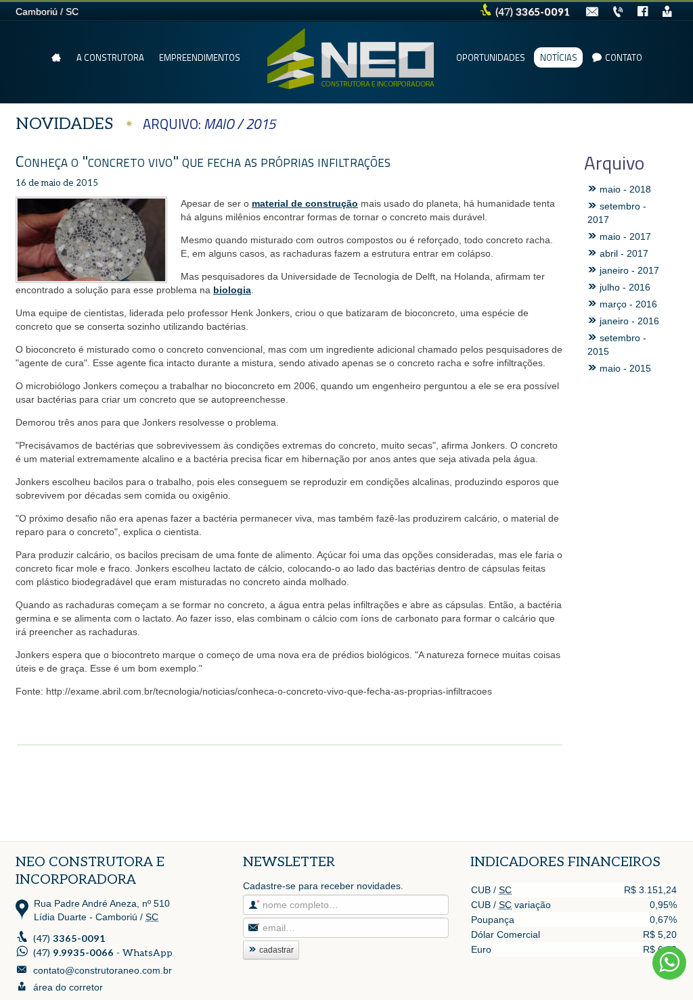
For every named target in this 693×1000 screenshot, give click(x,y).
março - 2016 (627, 304)
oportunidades (490, 57)
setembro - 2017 (616, 213)
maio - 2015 (624, 368)
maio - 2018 (624, 189)
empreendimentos (199, 57)
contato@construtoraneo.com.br (102, 970)
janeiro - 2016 (628, 321)
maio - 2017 (624, 236)
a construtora (110, 57)
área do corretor (68, 987)
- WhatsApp (103, 953)
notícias (558, 57)
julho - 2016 (623, 287)
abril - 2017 (622, 253)
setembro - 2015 (616, 344)
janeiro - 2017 (628, 270)
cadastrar (276, 950)
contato (623, 57)
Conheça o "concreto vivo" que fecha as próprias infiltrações (203, 161)
